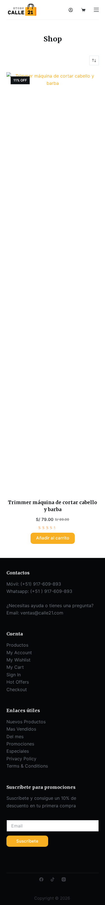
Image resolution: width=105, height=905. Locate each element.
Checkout (16, 689)
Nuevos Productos (26, 721)
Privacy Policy (21, 758)
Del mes (15, 736)
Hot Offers (17, 682)
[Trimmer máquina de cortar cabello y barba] (52, 282)
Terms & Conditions (27, 766)
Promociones (20, 744)
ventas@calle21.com (41, 613)
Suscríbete (27, 841)
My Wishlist (18, 660)
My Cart (15, 667)
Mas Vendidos (21, 729)
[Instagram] (64, 879)
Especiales (17, 751)
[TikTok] (52, 879)
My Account (19, 652)
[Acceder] (71, 10)
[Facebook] (41, 879)
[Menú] (96, 9)
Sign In (13, 674)
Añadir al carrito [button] (52, 538)
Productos (17, 645)
